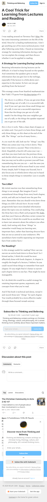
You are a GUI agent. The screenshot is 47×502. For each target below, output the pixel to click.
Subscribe (33, 3)
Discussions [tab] (19, 393)
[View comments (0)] (9, 31)
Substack (12, 497)
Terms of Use (36, 467)
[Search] (43, 392)
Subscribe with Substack (25, 462)
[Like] (4, 31)
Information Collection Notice (31, 469)
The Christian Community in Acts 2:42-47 (18, 400)
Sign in (42, 3)
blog (37, 36)
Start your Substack (17, 491)
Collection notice (38, 486)
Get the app (34, 491)
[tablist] (12, 364)
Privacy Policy (24, 472)
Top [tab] (4, 393)
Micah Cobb (11, 23)
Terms (28, 486)
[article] (23, 406)
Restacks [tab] (17, 364)
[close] (40, 422)
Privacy (21, 486)
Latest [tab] (10, 393)
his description (30, 94)
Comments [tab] (7, 364)
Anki (42, 212)
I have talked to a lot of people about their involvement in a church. (16, 406)
